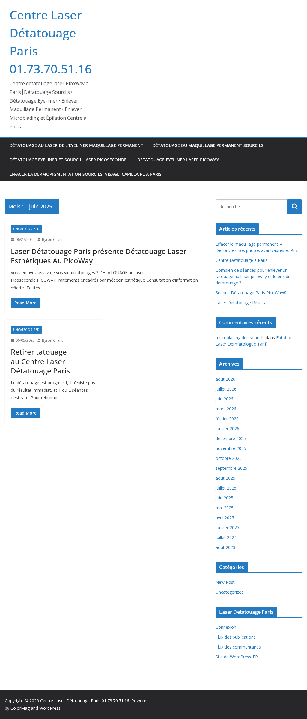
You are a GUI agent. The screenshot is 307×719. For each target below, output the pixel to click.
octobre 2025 (229, 458)
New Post (225, 582)
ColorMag (20, 708)
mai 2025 (225, 508)
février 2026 (227, 418)
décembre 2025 (231, 438)
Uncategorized (26, 229)
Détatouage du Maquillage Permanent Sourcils (208, 145)
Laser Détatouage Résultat (242, 302)
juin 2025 (224, 498)
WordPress (50, 708)
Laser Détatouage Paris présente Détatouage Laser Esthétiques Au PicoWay (98, 255)
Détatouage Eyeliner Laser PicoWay (178, 160)
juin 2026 (224, 399)
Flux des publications (236, 637)
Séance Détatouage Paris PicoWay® (251, 292)
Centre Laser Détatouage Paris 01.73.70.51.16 (84, 700)
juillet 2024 (226, 537)
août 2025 (225, 478)
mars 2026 (226, 409)
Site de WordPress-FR (237, 657)
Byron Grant (52, 239)
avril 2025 (225, 517)
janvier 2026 (227, 428)
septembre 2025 (231, 468)
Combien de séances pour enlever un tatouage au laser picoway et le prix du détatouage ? (253, 276)
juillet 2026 (226, 389)
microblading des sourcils (240, 337)
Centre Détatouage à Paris (241, 260)
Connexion (226, 627)
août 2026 (225, 379)
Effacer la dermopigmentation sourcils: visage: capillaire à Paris (86, 174)
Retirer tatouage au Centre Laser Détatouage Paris (40, 361)
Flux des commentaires (238, 647)
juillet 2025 (226, 488)
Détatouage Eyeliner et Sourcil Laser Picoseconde (69, 160)
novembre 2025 (231, 448)
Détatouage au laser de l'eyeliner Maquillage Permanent (76, 145)
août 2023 (225, 547)
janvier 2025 (227, 527)
